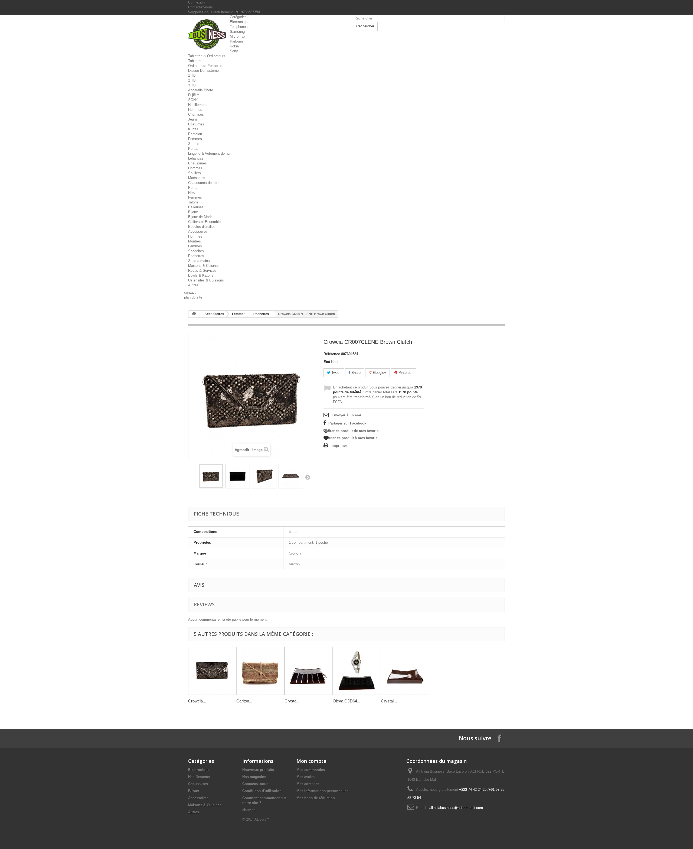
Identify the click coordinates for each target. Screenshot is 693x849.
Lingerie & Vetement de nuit (209, 153)
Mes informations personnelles (322, 791)
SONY (193, 100)
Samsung (237, 32)
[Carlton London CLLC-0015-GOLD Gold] (260, 671)
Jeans (193, 119)
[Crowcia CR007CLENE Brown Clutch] (211, 476)
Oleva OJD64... (346, 701)
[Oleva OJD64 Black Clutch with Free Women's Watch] (357, 671)
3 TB (192, 85)
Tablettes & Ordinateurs (206, 56)
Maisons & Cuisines (204, 266)
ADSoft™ (261, 819)
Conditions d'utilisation (262, 791)
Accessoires (198, 231)
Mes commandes (310, 770)
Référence (331, 354)
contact (190, 292)
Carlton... (244, 701)
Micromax (237, 36)
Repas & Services (202, 270)
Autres (193, 285)
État (326, 362)
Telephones (239, 27)
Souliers (194, 173)
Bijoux (193, 212)
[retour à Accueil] (194, 314)
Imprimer (339, 445)
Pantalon (195, 134)
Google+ (379, 373)
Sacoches (196, 251)
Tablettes (195, 61)
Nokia (234, 46)
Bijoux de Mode (200, 217)
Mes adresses (307, 784)
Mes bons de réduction (315, 798)
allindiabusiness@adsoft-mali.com (456, 808)
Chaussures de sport (204, 183)
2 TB (192, 80)
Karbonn (236, 41)
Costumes (196, 124)
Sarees (193, 144)
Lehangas (195, 158)
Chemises (196, 114)
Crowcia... (197, 701)
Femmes (195, 139)
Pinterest (405, 373)
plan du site (193, 297)
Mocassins (196, 178)
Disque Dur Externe (203, 71)
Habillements (198, 105)
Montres (194, 241)
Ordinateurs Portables (205, 66)
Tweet (335, 373)
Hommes (195, 110)
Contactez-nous (200, 7)
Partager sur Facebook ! (348, 423)
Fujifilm (194, 95)
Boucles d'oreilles (201, 227)
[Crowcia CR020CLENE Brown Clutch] (212, 671)
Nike (191, 192)
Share (355, 373)
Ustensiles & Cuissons (206, 280)
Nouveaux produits (258, 770)
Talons (193, 202)
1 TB (192, 75)
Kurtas (193, 129)
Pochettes (196, 256)
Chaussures (197, 163)
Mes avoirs (305, 777)
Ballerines (196, 207)
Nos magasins (254, 777)
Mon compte (311, 761)
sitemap (249, 810)
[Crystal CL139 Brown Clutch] (309, 671)
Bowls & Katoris (200, 275)
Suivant (307, 477)
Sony (234, 51)
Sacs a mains (199, 261)
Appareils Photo (200, 90)
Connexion (196, 2)
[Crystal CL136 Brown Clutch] (405, 671)
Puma (192, 188)
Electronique (239, 22)
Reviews (204, 604)
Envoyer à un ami (346, 415)
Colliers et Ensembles (205, 222)
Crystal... (292, 701)
